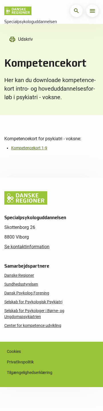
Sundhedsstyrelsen (21, 284)
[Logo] (17, 11)
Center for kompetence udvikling (32, 325)
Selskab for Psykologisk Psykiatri (33, 302)
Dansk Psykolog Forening (26, 293)
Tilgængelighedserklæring (29, 372)
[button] (76, 11)
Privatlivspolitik (20, 362)
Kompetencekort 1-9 (29, 148)
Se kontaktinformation (26, 246)
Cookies (14, 351)
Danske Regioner (19, 275)
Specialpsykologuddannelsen (30, 21)
